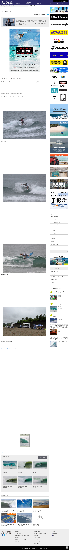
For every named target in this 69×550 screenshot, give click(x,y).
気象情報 (36, 535)
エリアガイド (37, 537)
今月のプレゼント (56, 533)
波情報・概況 (37, 531)
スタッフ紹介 (37, 543)
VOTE (54, 535)
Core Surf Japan (16, 5)
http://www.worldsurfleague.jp (7, 348)
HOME (2, 5)
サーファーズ (37, 541)
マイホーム (55, 531)
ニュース (8, 5)
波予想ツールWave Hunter (40, 533)
